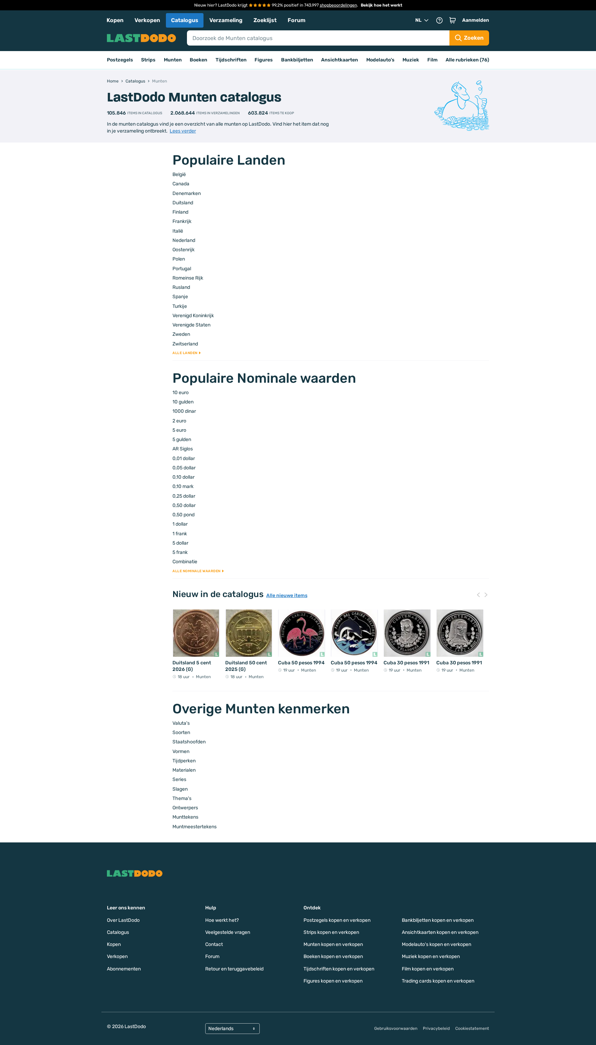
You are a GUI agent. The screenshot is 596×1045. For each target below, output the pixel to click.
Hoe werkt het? (222, 920)
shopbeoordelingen (338, 5)
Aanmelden (475, 20)
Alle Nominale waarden (196, 571)
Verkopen (147, 20)
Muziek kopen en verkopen (431, 956)
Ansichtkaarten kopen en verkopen (440, 932)
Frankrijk (181, 221)
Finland (180, 212)
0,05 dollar (184, 468)
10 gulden (182, 402)
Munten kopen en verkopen (333, 944)
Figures (264, 60)
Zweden (181, 334)
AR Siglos (182, 449)
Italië (177, 231)
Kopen (115, 20)
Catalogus (184, 20)
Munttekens (185, 817)
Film (432, 60)
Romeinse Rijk (187, 278)
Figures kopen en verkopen (333, 981)
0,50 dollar (184, 505)
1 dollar (180, 524)
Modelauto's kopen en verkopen (436, 944)
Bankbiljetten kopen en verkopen (438, 920)
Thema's (181, 798)
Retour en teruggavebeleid (234, 969)
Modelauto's (380, 60)
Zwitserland (185, 344)
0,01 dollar (183, 458)
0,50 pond (183, 515)
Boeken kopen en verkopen (333, 956)
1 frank (179, 534)
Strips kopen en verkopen (331, 932)
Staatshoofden (189, 742)
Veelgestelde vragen (227, 932)
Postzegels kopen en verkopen (337, 920)
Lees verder (183, 131)
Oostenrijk (183, 250)
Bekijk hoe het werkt (381, 5)
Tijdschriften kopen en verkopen (339, 969)
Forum (297, 20)
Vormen (180, 751)
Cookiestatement (472, 1028)
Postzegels (120, 60)
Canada (180, 184)
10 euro (180, 392)
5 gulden (181, 439)
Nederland (183, 240)
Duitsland (182, 203)
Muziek (411, 60)
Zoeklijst (265, 20)
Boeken (198, 60)
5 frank (180, 552)
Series (179, 779)
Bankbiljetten (297, 60)
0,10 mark (182, 486)
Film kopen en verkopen (428, 969)
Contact (214, 944)
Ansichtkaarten (339, 60)
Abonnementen (124, 969)
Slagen (180, 789)
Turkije (179, 306)
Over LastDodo (123, 920)
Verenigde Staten (191, 325)
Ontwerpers (185, 808)
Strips (148, 60)
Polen (178, 259)
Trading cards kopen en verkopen (438, 981)
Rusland (181, 287)
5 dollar (180, 543)
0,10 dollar (183, 477)
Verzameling (225, 20)
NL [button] (418, 20)
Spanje (180, 297)
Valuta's (181, 723)
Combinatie (184, 562)
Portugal (181, 269)
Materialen (184, 770)
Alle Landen (185, 353)
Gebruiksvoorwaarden (395, 1028)
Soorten (181, 732)
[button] (452, 20)
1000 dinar (184, 411)
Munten (173, 60)
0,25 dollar (183, 496)
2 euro (179, 421)
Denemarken (186, 193)
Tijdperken (184, 761)
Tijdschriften (231, 60)
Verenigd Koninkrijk (193, 316)
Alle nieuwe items (286, 595)
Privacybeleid (436, 1028)
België (179, 174)
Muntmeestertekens (194, 827)
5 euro (179, 430)
